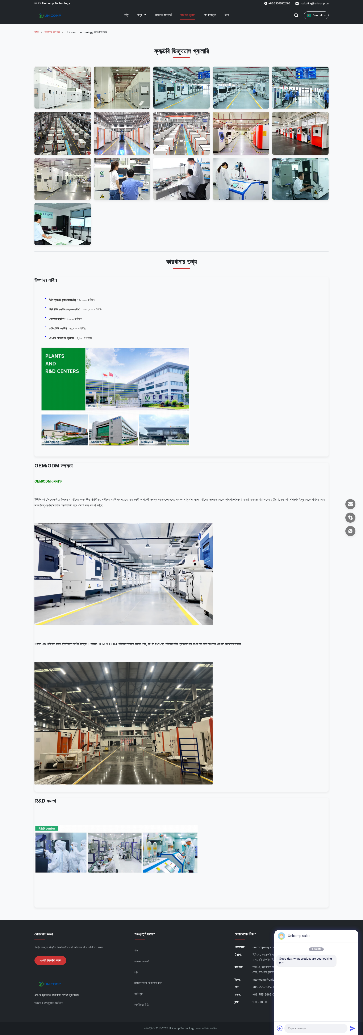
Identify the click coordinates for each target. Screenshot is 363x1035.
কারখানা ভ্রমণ (187, 15)
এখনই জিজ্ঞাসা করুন (50, 960)
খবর (227, 15)
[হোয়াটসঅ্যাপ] (350, 531)
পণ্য (140, 15)
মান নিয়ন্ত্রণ (210, 15)
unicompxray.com (264, 947)
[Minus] (352, 935)
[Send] (352, 1028)
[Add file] (280, 1028)
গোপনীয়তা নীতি (141, 1004)
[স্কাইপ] (350, 518)
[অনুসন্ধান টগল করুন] (296, 15)
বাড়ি (126, 15)
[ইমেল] (350, 504)
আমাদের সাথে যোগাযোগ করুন (148, 983)
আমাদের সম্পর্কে (163, 15)
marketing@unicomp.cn (314, 3)
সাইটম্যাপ (138, 994)
